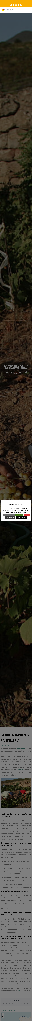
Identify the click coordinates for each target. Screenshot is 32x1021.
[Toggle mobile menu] (29, 10)
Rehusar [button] (27, 515)
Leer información (10, 517)
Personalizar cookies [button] (9, 515)
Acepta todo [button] (19, 515)
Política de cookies (21, 517)
